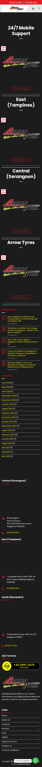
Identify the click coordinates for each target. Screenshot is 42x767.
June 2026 (6, 382)
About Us (6, 720)
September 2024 (9, 426)
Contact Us (7, 746)
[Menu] (39, 8)
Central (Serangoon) (21, 174)
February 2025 (8, 413)
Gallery (5, 737)
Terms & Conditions (10, 750)
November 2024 (9, 417)
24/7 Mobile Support (21, 31)
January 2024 (8, 439)
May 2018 (6, 456)
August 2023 (7, 443)
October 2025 (8, 404)
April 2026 (6, 391)
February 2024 (8, 434)
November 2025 (9, 400)
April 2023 (6, 452)
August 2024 (7, 430)
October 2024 (8, 421)
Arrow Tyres (21, 242)
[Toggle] (39, 724)
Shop (4, 733)
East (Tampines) (21, 102)
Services (5, 728)
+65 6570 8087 (12, 532)
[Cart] (33, 8)
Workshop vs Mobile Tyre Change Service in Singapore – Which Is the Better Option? (23, 330)
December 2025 (9, 395)
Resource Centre (9, 741)
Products (6, 724)
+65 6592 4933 (12, 588)
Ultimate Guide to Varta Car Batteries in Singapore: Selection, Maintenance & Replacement (22, 365)
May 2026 (6, 387)
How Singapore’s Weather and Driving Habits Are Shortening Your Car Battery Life (23, 319)
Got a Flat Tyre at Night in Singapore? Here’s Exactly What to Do (23, 342)
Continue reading (21, 88)
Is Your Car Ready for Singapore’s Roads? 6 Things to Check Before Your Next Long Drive (22, 353)
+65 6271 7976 (10, 645)
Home (4, 715)
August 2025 (7, 408)
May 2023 (6, 447)
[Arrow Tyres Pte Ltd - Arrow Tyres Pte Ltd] (16, 8)
